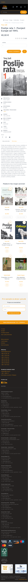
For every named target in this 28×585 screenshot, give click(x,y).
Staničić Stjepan (20, 275)
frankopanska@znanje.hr (8, 470)
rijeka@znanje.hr (6, 415)
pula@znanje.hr (6, 405)
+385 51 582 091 (5, 357)
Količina (4, 42)
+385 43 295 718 (5, 353)
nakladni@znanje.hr (5, 371)
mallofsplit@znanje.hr (7, 516)
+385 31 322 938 (5, 487)
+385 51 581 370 (5, 459)
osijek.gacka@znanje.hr (7, 489)
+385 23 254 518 (5, 359)
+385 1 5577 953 (5, 364)
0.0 (25, 38)
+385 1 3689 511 (5, 373)
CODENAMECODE (23, 579)
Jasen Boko (20, 241)
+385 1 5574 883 (5, 468)
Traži (23, 12)
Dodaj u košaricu (13, 51)
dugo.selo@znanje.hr (7, 507)
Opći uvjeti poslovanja (6, 334)
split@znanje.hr (6, 433)
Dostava (3, 343)
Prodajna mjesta (5, 332)
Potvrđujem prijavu (13, 313)
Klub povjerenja (5, 339)
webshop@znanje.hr (6, 351)
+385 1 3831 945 (5, 524)
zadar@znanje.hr (6, 451)
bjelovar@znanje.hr (7, 498)
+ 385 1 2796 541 (5, 533)
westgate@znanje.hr (7, 479)
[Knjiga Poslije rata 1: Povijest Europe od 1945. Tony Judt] (2, 137)
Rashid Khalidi (7, 275)
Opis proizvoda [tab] (5, 141)
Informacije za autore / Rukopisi (8, 375)
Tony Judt (7, 207)
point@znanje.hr (6, 526)
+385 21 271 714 (5, 431)
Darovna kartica (5, 345)
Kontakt (3, 330)
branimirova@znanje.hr (7, 535)
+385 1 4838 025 (5, 505)
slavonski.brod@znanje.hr (8, 424)
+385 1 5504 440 (5, 355)
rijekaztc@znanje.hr (7, 461)
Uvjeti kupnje (4, 341)
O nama (3, 328)
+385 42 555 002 (5, 441)
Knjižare (3, 2)
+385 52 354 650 (5, 362)
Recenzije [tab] (14, 141)
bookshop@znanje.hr (7, 396)
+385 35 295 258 (5, 361)
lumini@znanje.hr (6, 442)
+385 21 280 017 (5, 515)
